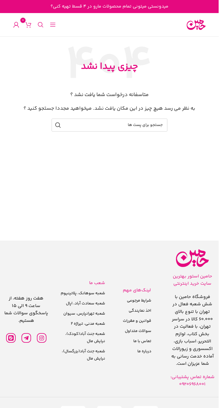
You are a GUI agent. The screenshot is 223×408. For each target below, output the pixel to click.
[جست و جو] (41, 24)
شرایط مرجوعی (139, 300)
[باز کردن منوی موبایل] (53, 24)
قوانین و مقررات (137, 321)
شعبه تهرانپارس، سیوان (84, 313)
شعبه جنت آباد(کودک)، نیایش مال (85, 337)
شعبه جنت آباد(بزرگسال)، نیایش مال (83, 355)
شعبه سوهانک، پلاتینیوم (83, 293)
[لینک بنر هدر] (109, 6)
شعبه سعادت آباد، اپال (85, 303)
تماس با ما (142, 341)
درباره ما (144, 351)
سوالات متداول (138, 331)
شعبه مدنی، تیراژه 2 (88, 324)
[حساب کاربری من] (16, 24)
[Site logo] (196, 24)
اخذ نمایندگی (140, 311)
